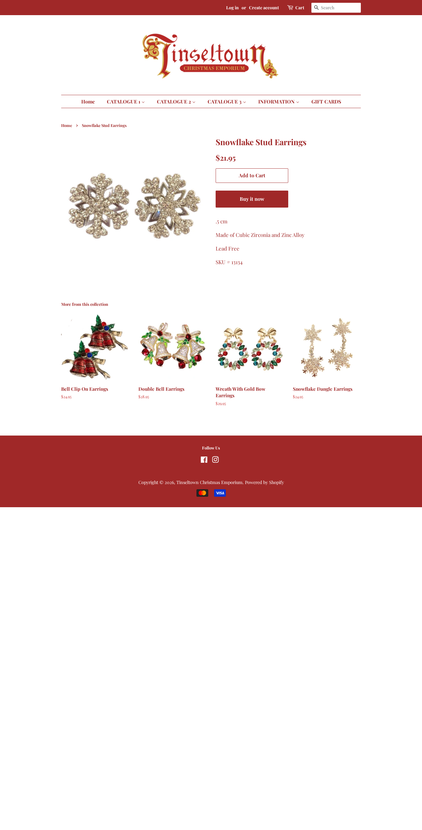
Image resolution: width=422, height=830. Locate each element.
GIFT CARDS (326, 101)
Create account (264, 8)
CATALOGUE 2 (174, 101)
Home (88, 101)
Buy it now (252, 199)
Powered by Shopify (264, 482)
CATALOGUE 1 (124, 101)
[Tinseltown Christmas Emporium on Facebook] (204, 460)
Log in (232, 8)
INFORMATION (277, 101)
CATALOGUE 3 (225, 101)
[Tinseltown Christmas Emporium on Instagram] (215, 460)
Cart (299, 8)
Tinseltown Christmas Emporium (209, 482)
